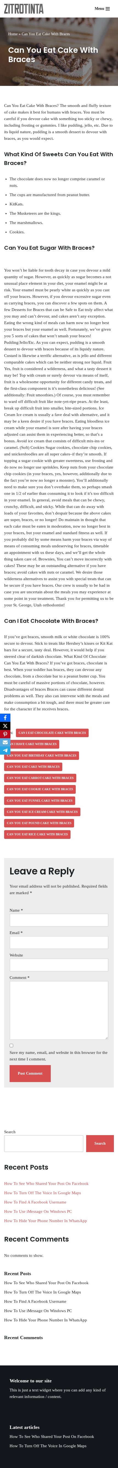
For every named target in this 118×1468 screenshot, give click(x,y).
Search (10, 1132)
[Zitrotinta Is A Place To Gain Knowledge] (25, 9)
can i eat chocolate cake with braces (52, 732)
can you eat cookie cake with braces (40, 789)
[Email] (5, 742)
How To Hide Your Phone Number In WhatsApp (45, 1221)
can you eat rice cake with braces (37, 834)
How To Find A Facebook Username (35, 1202)
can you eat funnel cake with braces (39, 800)
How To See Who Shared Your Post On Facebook (46, 1183)
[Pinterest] (5, 734)
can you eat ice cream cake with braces (42, 811)
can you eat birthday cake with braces (41, 755)
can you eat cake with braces (33, 766)
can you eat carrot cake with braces (40, 778)
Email (16, 933)
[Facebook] (5, 718)
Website (16, 955)
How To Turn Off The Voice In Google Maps (42, 1193)
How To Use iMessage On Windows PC (38, 1211)
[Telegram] (5, 750)
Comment (20, 977)
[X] (5, 726)
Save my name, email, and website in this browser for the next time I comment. (59, 1055)
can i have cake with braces (32, 744)
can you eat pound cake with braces (39, 823)
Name (16, 910)
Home (13, 34)
